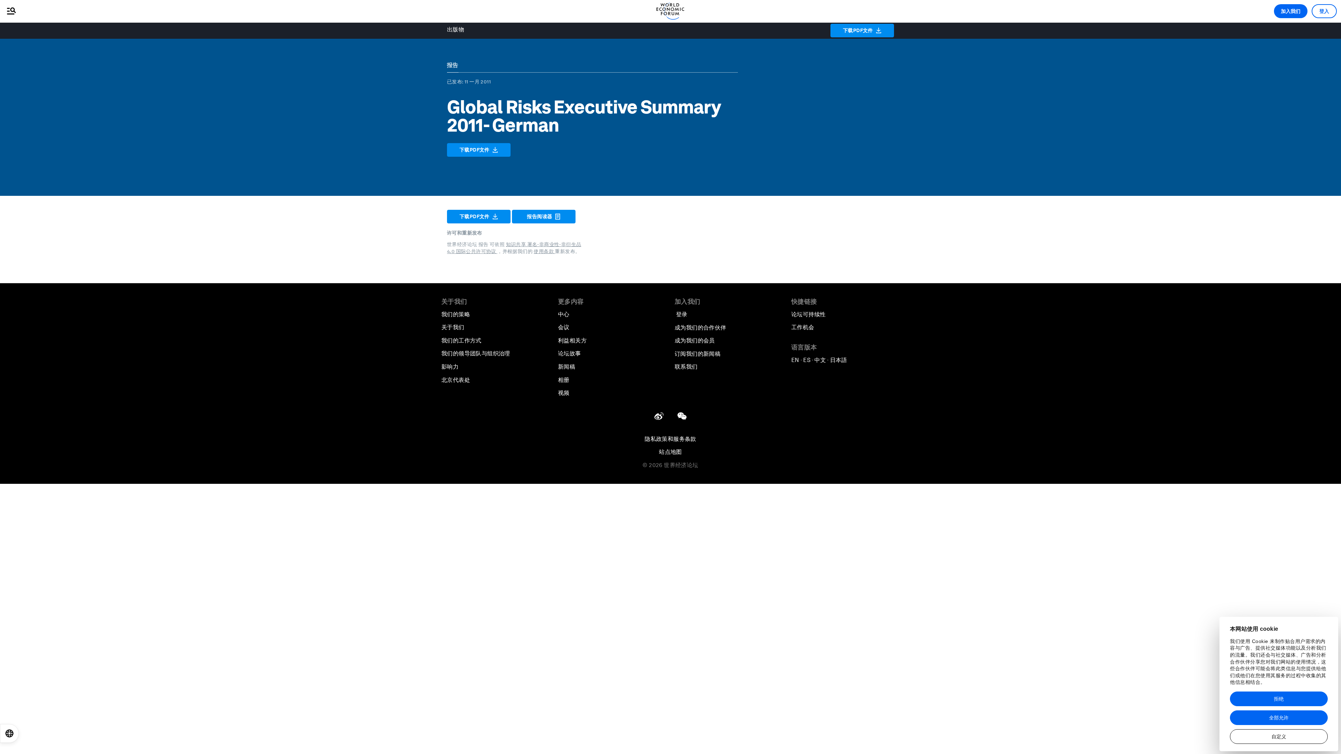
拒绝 (1279, 699)
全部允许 (1279, 717)
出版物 (455, 29)
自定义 (1279, 736)
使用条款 (544, 251)
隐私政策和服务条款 (670, 439)
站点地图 (670, 452)
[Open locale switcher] (9, 733)
